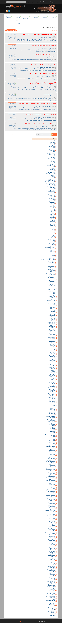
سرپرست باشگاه (51, 330)
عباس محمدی (52, 360)
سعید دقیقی (52, 334)
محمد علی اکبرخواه (50, 480)
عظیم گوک (52, 366)
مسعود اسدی (52, 522)
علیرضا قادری (52, 401)
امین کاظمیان (52, 197)
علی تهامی (52, 371)
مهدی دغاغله (52, 544)
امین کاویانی (52, 198)
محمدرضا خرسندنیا (50, 495)
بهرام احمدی (52, 214)
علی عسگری (52, 381)
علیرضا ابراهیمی (51, 393)
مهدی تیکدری (52, 543)
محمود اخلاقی (52, 501)
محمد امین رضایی (51, 460)
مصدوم (53, 525)
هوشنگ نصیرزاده (51, 593)
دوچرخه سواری (51, 296)
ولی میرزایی (52, 601)
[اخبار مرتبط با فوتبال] (53, 17)
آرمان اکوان (52, 142)
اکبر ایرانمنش (52, 201)
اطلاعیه (53, 171)
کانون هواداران (31, 2)
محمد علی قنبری (51, 481)
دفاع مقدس (52, 293)
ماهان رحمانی (52, 442)
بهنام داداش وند (51, 218)
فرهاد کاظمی (52, 420)
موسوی (53, 561)
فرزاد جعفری (52, 409)
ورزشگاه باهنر (52, 599)
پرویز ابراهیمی (52, 222)
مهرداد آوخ (52, 552)
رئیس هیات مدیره (51, 300)
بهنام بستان (52, 217)
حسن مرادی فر (51, 261)
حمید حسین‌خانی (51, 274)
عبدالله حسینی (51, 362)
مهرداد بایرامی (52, 554)
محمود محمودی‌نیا (51, 505)
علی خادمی (52, 372)
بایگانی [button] (45, 2)
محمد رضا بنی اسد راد (50, 468)
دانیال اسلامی (52, 287)
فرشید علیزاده (51, 415)
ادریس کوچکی (52, 164)
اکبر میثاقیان (52, 203)
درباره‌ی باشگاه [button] (52, 2)
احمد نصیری (52, 162)
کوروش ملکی (52, 610)
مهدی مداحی (52, 547)
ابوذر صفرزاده (52, 150)
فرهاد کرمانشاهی (51, 421)
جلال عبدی (52, 250)
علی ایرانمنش (52, 368)
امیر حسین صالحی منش (49, 180)
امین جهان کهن (51, 195)
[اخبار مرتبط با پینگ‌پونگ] (8, 17)
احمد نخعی (52, 161)
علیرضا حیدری (51, 397)
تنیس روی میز (52, 233)
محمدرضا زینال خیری (50, 496)
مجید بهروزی (52, 450)
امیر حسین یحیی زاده (50, 186)
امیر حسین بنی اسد (50, 179)
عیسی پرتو (52, 408)
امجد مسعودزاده (51, 172)
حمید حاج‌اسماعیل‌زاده (50, 273)
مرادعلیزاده (52, 513)
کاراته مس (52, 603)
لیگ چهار (52, 435)
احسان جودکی (51, 154)
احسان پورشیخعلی (51, 153)
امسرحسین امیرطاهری (50, 173)
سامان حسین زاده (51, 322)
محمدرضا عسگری (51, 498)
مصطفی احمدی (51, 526)
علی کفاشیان (52, 389)
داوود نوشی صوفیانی (50, 289)
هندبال (53, 592)
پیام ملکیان (52, 225)
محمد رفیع (52, 473)
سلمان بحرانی (52, 340)
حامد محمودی (52, 257)
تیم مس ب (52, 240)
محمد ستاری (52, 475)
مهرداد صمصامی (51, 555)
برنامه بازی (52, 209)
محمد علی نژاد (51, 483)
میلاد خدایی (52, 573)
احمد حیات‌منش (51, 160)
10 (41, 134)
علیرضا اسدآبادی (51, 394)
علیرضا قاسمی (51, 402)
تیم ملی (53, 242)
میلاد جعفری (52, 571)
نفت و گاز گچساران (51, 586)
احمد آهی (53, 157)
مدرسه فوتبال (52, 507)
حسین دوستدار (51, 265)
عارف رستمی (52, 355)
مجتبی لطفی (52, 445)
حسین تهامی (52, 262)
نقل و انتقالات (52, 588)
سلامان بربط (52, 338)
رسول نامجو (52, 308)
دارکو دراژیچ (52, 285)
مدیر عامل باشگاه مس (50, 510)
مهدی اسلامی (52, 540)
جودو (53, 254)
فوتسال (53, 430)
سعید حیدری (52, 333)
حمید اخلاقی (52, 272)
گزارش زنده (38, 2)
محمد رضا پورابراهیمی (50, 469)
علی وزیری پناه (51, 387)
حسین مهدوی (52, 270)
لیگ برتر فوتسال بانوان (50, 434)
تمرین (53, 232)
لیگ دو (53, 436)
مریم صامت (52, 517)
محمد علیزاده (52, 484)
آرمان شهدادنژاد (51, 145)
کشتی (53, 605)
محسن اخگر (52, 453)
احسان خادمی (52, 156)
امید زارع (53, 176)
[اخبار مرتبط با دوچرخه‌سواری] (26, 18)
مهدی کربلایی (52, 550)
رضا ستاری (52, 312)
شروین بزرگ (52, 344)
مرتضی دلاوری (51, 514)
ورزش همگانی (52, 597)
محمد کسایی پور (51, 491)
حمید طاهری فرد (51, 277)
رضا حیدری (52, 311)
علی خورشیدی (51, 375)
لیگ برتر (53, 432)
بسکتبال (53, 210)
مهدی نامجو (52, 548)
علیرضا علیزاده (51, 400)
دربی (54, 292)
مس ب (53, 520)
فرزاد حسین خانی (51, 411)
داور (54, 288)
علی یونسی (52, 390)
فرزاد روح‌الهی (52, 412)
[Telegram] (9, 11)
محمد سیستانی (51, 476)
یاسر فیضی (52, 615)
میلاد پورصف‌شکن (51, 569)
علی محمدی (52, 385)
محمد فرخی (52, 487)
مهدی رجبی (52, 546)
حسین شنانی (52, 267)
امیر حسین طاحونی (50, 183)
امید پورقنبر (52, 175)
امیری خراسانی (51, 194)
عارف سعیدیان (51, 357)
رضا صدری (52, 314)
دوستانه (53, 297)
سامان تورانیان (51, 321)
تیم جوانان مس (51, 239)
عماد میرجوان (52, 404)
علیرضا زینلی (52, 398)
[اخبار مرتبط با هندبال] (35, 17)
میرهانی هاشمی (51, 566)
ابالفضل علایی (52, 149)
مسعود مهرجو (52, 524)
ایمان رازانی (52, 206)
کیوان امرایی (52, 612)
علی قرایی (52, 383)
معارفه (53, 531)
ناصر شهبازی (52, 582)
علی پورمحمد (52, 370)
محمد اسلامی (52, 457)
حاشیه (53, 255)
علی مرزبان (52, 386)
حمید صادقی (52, 276)
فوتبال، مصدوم (51, 428)
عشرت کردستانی (51, 364)
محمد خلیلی (52, 465)
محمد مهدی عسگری (50, 490)
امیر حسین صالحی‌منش (50, 182)
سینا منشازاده (52, 342)
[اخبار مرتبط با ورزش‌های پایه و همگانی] (17, 20)
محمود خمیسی (51, 502)
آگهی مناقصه (52, 146)
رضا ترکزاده (52, 310)
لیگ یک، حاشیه (51, 441)
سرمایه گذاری (52, 332)
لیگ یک (53, 439)
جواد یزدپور (52, 252)
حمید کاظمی (52, 282)
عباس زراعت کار (51, 359)
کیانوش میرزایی (51, 611)
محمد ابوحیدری (51, 456)
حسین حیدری (51, 263)
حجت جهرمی (52, 258)
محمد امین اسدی (51, 458)
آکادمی (53, 147)
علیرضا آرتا (52, 391)
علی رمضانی (52, 376)
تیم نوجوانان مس (51, 243)
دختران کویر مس (51, 291)
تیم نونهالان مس (51, 244)
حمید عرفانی (52, 278)
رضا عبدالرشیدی (51, 315)
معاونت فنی (52, 533)
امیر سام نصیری (51, 188)
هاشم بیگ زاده (51, 590)
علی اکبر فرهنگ (51, 367)
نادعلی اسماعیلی (51, 581)
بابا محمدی (52, 207)
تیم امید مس (52, 237)
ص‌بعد (39, 134)
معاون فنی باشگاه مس (50, 532)
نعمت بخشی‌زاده (51, 585)
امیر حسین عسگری (50, 184)
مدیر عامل (52, 509)
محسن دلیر (52, 454)
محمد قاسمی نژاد (51, 488)
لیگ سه (53, 438)
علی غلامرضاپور (51, 382)
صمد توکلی (52, 352)
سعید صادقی (52, 336)
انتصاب (53, 199)
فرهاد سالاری (52, 417)
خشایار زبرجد (52, 284)
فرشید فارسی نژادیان (50, 416)
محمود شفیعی (52, 503)
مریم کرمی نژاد (51, 518)
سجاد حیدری (52, 329)
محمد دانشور (52, 466)
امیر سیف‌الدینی (51, 191)
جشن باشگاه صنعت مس (49, 247)
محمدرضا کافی (51, 499)
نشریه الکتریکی (51, 584)
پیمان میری (52, 227)
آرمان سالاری (52, 143)
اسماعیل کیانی (51, 169)
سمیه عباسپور (51, 341)
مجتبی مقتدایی (51, 447)
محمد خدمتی (52, 462)
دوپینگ (53, 295)
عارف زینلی (52, 356)
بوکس (53, 220)
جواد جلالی (52, 251)
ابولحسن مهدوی (51, 152)
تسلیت (53, 231)
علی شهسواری (51, 379)
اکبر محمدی (52, 202)
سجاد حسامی (52, 327)
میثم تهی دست (51, 563)
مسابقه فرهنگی (51, 521)
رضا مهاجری (52, 317)
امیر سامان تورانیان (50, 190)
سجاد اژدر (52, 325)
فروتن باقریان (52, 424)
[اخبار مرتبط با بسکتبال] (44, 17)
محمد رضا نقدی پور (50, 472)
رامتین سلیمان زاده (50, 303)
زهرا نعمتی (52, 319)
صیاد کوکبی (52, 353)
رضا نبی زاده (52, 318)
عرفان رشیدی (52, 363)
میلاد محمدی (52, 577)
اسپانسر (53, 168)
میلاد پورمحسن (51, 570)
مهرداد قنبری (52, 556)
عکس (53, 405)
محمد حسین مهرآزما (50, 461)
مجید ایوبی (52, 449)
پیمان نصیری (52, 228)
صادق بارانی (52, 348)
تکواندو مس (52, 235)
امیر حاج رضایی (51, 177)
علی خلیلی (52, 374)
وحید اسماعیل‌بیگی (50, 596)
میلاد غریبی (52, 576)
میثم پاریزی (52, 562)
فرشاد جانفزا (52, 413)
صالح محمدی (52, 351)
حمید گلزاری (52, 280)
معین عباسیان (51, 536)
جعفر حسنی (52, 248)
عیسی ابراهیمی (51, 406)
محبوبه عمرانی (51, 451)
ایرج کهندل (52, 205)
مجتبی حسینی (51, 443)
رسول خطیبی (52, 306)
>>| (36, 134)
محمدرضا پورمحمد (51, 494)
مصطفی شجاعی (51, 529)
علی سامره (52, 378)
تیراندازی (53, 236)
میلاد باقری (52, 567)
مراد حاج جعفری (51, 511)
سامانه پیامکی (52, 323)
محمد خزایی (52, 464)
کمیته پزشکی (52, 608)
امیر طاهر (53, 192)
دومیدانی (53, 299)
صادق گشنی (52, 349)
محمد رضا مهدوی (51, 471)
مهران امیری (52, 551)
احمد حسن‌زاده (51, 158)
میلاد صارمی (52, 574)
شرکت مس (52, 345)
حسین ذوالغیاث (51, 266)
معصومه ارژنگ (51, 535)
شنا (54, 347)
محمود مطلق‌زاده (51, 506)
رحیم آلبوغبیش (51, 304)
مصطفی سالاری (51, 528)
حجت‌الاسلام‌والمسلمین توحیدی (48, 259)
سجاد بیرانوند (52, 326)
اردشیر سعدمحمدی (50, 165)
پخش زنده (52, 221)
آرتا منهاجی (52, 141)
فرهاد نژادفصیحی (51, 419)
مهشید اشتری (52, 558)
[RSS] (7, 11)
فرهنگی (53, 423)
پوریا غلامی (52, 224)
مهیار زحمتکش (51, 559)
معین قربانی (52, 537)
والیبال (53, 595)
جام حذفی (52, 246)
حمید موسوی (52, 281)
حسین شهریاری (51, 269)
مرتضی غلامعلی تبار (50, 516)
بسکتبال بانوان (51, 212)
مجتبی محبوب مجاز (50, 446)
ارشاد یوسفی (52, 167)
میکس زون (52, 578)
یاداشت (53, 614)
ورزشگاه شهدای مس (50, 600)
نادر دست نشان (51, 580)
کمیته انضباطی (51, 607)
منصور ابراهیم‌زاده (51, 539)
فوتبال (53, 426)
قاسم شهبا (52, 431)
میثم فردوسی (52, 565)
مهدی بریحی (52, 541)
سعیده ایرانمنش (51, 337)
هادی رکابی (52, 589)
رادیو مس (53, 302)
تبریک (53, 229)
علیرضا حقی (52, 396)
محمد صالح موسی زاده (50, 477)
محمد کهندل (52, 492)
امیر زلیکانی (52, 187)
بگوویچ (53, 213)
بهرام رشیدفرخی (51, 216)
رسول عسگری (52, 307)
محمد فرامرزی (52, 486)
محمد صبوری (52, 479)
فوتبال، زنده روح (51, 427)
